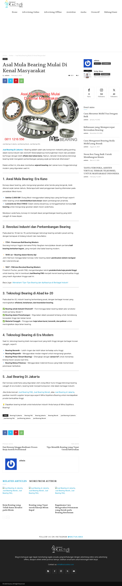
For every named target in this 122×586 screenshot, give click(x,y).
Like (89, 89)
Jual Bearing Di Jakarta (13, 150)
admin (7, 75)
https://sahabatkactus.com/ (102, 76)
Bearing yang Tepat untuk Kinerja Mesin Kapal (38, 507)
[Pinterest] (16, 80)
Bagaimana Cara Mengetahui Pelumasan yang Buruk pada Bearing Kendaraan (66, 509)
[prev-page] (4, 517)
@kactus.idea (75, 536)
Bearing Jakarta (40, 415)
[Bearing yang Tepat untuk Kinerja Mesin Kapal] (41, 495)
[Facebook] (5, 80)
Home (14, 12)
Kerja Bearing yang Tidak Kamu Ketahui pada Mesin (12, 507)
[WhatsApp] (21, 80)
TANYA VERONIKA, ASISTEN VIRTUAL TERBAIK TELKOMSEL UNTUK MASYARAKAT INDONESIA (101, 170)
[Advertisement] (61, 34)
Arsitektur (71, 12)
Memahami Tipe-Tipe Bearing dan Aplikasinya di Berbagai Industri (40, 282)
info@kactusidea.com (65, 564)
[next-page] (7, 517)
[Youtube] (73, 571)
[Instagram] (61, 571)
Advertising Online (30, 12)
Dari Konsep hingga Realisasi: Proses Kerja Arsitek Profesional (20, 448)
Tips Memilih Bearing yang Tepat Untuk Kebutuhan (63, 448)
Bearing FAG (29, 415)
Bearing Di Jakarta (16, 415)
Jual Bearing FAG (25, 392)
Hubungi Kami (110, 12)
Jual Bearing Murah (42, 392)
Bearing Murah (53, 415)
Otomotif (95, 12)
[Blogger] (48, 571)
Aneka (83, 12)
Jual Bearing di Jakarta (64, 392)
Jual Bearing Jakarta (23, 418)
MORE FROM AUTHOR (43, 481)
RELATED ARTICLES (15, 481)
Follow (101, 89)
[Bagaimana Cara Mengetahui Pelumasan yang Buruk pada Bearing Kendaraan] (67, 495)
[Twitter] (10, 80)
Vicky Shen (98, 71)
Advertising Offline (53, 12)
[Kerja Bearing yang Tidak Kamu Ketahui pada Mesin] (14, 495)
